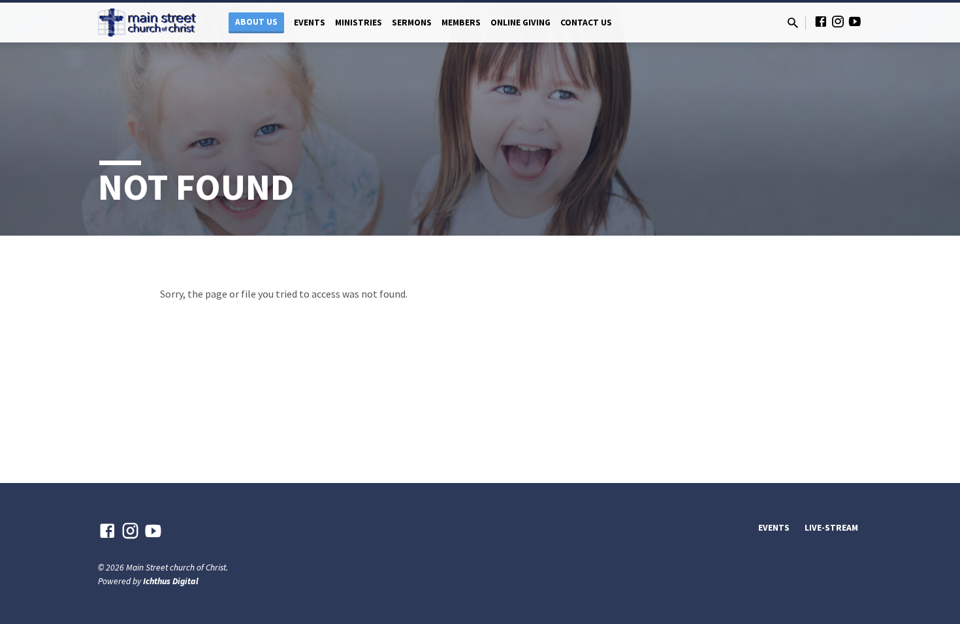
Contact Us (586, 22)
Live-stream (831, 527)
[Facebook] (821, 22)
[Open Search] (793, 23)
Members (461, 22)
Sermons (412, 22)
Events (309, 22)
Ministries (358, 22)
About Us (256, 21)
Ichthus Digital (171, 581)
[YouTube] (855, 22)
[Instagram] (838, 22)
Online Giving (520, 22)
